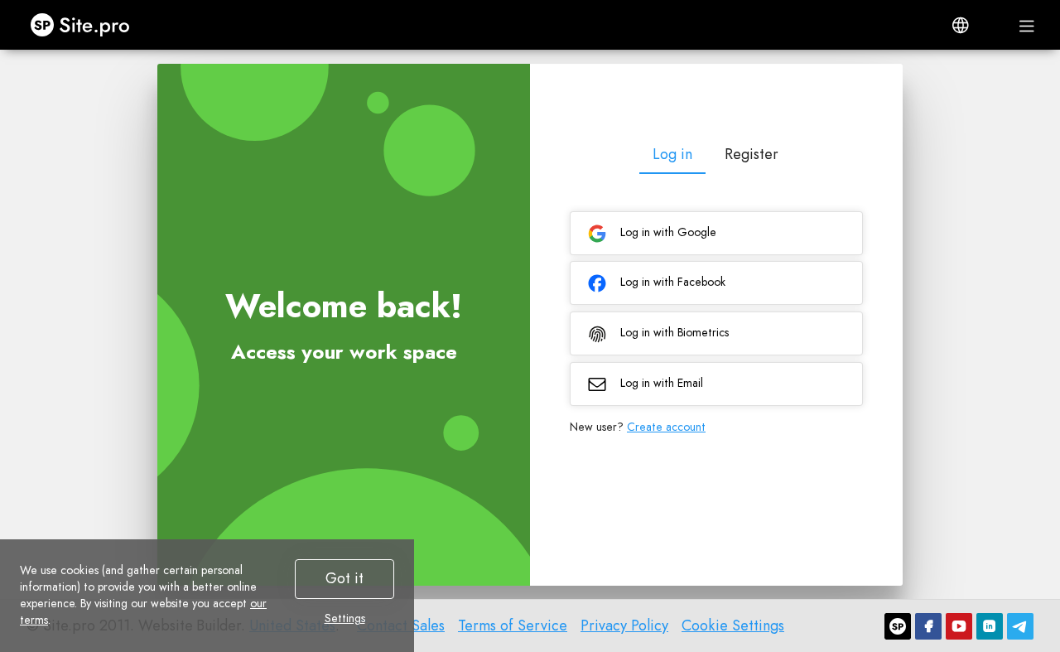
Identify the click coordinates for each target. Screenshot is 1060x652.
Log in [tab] (672, 154)
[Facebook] (928, 626)
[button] (961, 25)
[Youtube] (959, 626)
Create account (666, 426)
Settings (345, 618)
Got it (344, 578)
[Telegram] (1020, 626)
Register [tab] (751, 154)
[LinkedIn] (989, 626)
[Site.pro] (897, 626)
